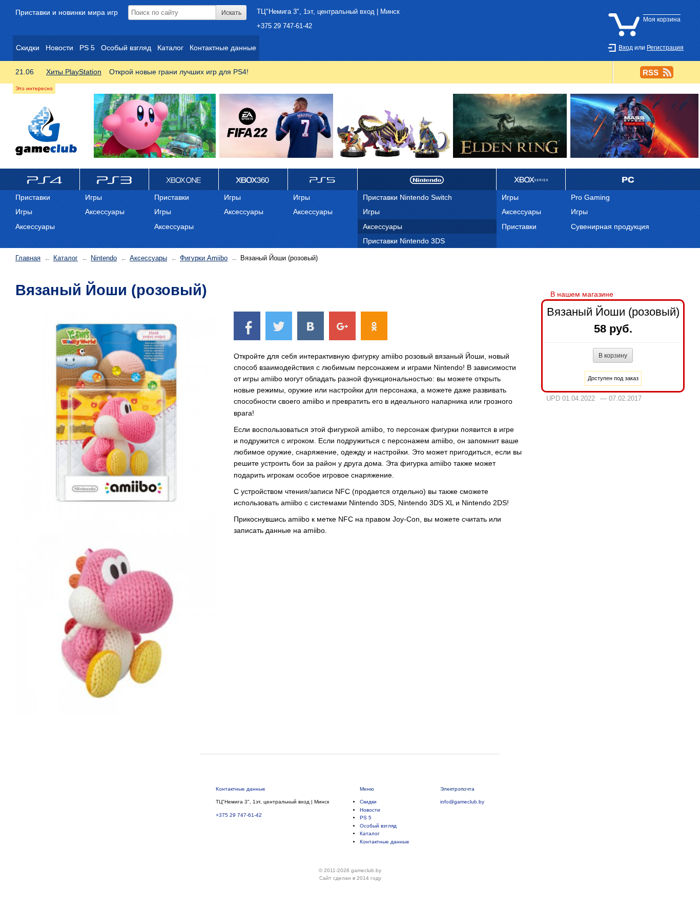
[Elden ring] (509, 126)
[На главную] (46, 131)
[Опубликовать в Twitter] (278, 326)
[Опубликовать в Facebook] (247, 326)
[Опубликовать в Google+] (342, 326)
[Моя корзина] (647, 12)
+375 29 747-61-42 (284, 26)
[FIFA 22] (276, 126)
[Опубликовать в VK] (310, 326)
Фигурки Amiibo (204, 258)
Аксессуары (148, 258)
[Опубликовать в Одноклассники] (374, 326)
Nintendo (104, 258)
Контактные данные (240, 789)
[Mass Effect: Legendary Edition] (634, 126)
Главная (27, 258)
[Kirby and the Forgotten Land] (155, 126)
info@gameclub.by (462, 801)
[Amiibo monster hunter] (393, 126)
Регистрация (665, 48)
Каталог (65, 258)
